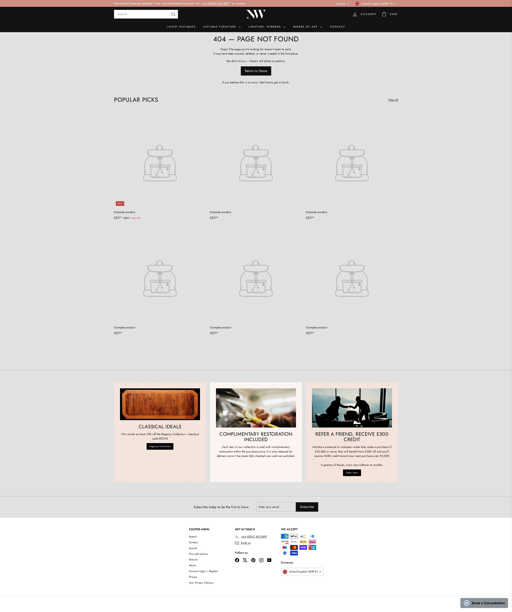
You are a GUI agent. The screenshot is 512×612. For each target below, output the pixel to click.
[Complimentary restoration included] (256, 408)
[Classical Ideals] (160, 404)
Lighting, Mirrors (265, 27)
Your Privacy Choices (201, 583)
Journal (193, 548)
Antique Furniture (220, 27)
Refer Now (352, 472)
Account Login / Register (203, 571)
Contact (337, 27)
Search (193, 536)
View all (393, 100)
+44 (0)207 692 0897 (216, 3)
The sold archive (198, 554)
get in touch (281, 82)
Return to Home (256, 71)
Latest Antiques (181, 27)
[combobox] (146, 14)
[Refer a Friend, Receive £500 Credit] (352, 408)
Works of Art (306, 27)
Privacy (193, 577)
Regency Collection (159, 446)
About (192, 565)
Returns (193, 559)
